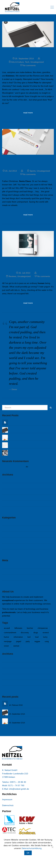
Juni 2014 (6, 503)
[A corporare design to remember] (5, 437)
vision (6, 646)
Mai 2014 (6, 509)
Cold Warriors (15, 451)
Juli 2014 (6, 498)
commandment (10, 633)
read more (28, 112)
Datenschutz (7, 805)
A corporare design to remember (24, 436)
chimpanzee (43, 628)
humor (6, 637)
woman (16, 646)
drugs (35, 633)
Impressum (7, 799)
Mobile (5, 529)
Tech (27, 62)
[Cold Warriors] (5, 452)
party (28, 641)
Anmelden (6, 566)
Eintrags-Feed (8, 572)
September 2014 (9, 486)
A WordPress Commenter (13, 466)
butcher (30, 628)
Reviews (12, 276)
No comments (29, 65)
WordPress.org (9, 583)
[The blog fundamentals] (5, 445)
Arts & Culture (17, 62)
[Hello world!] (5, 422)
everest (46, 633)
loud (36, 637)
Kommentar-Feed (10, 577)
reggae (37, 641)
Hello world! (15, 421)
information (18, 637)
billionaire (18, 628)
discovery (25, 633)
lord (28, 637)
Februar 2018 (8, 480)
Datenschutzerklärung (31, 848)
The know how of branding (28, 53)
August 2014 (8, 492)
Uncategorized (37, 62)
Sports (33, 171)
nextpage (7, 641)
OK (28, 853)
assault (7, 628)
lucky (45, 637)
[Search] (51, 407)
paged (18, 641)
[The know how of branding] (5, 430)
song (47, 641)
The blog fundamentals (20, 443)
